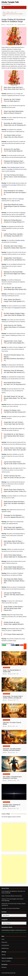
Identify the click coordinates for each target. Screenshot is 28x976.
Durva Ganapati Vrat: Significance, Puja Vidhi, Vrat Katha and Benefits (13, 892)
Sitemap (3, 954)
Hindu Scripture (22, 24)
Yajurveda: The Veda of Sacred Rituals (10, 908)
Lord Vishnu (13, 185)
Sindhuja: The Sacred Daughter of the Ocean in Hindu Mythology (12, 899)
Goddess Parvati (15, 167)
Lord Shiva (9, 169)
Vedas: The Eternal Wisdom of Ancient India (12, 896)
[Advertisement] (14, 837)
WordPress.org (5, 948)
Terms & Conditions (6, 961)
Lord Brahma (5, 185)
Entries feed (4, 942)
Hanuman (16, 307)
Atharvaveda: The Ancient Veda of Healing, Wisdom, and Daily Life (14, 904)
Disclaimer (4, 967)
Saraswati (21, 198)
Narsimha (23, 212)
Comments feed (5, 945)
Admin (4, 24)
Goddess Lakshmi (20, 240)
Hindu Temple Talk (10, 2)
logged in (10, 816)
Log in (3, 939)
